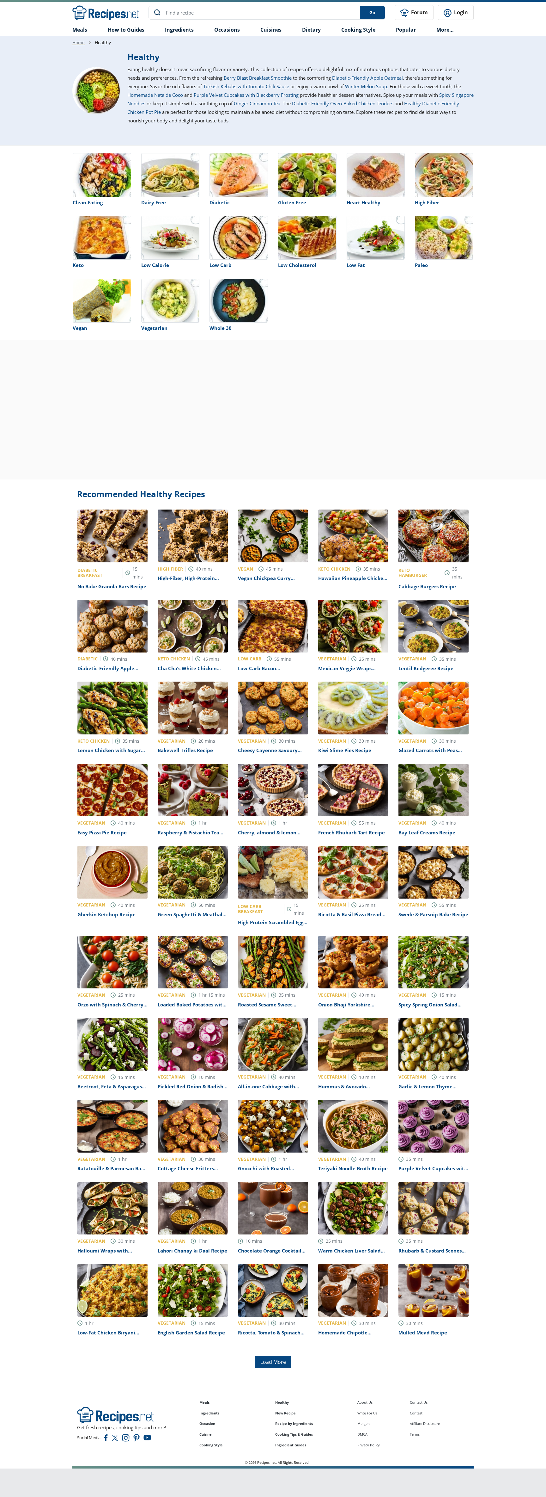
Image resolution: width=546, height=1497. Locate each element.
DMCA (362, 1434)
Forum (419, 12)
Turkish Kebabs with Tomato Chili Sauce (246, 86)
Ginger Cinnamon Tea (257, 103)
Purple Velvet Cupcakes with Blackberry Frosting (246, 95)
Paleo (421, 265)
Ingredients (179, 29)
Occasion (207, 1423)
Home (78, 43)
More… (445, 29)
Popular (406, 29)
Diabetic (219, 202)
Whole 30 (220, 328)
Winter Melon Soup (366, 86)
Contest (416, 1413)
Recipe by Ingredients (294, 1423)
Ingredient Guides (290, 1445)
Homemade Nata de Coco (155, 95)
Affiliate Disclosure (425, 1423)
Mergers (363, 1423)
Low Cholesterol (297, 265)
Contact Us (419, 1402)
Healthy (282, 1402)
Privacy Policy (368, 1445)
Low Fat (356, 265)
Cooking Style (211, 1445)
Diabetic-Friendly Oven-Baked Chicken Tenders (342, 103)
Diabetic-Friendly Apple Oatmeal (367, 78)
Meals (204, 1402)
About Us (365, 1402)
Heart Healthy (363, 202)
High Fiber (427, 202)
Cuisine (205, 1434)
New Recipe (285, 1413)
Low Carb (220, 265)
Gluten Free (292, 202)
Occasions (227, 29)
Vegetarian (154, 328)
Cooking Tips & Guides (294, 1434)
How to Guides (126, 29)
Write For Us (367, 1413)
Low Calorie (155, 265)
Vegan (80, 328)
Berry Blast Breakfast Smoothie (258, 78)
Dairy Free (153, 202)
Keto (78, 265)
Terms (415, 1434)
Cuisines (271, 29)
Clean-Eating (88, 202)
